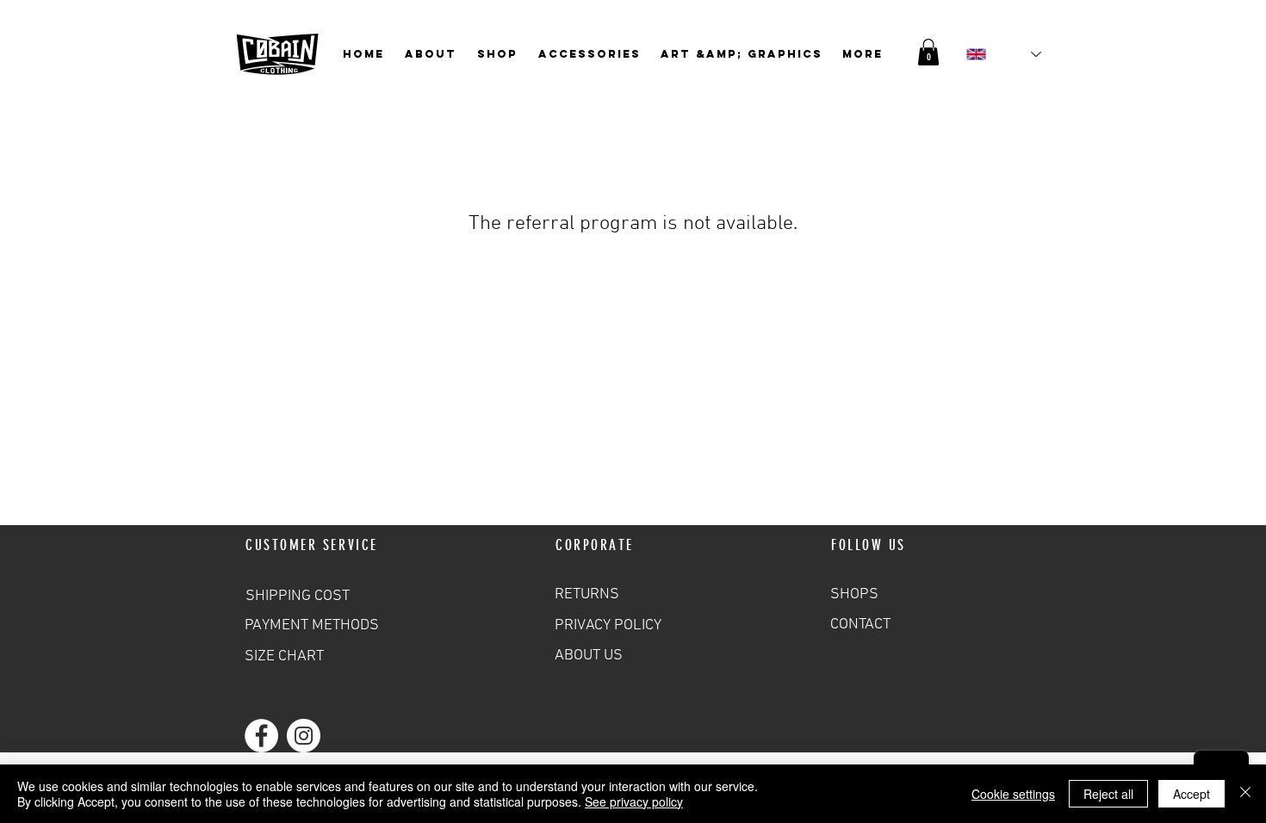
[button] (928, 52)
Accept (1191, 793)
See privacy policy (634, 801)
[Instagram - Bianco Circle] (303, 735)
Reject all (1108, 793)
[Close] (1245, 793)
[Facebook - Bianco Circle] (261, 735)
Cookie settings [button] (1013, 793)
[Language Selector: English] (1003, 54)
